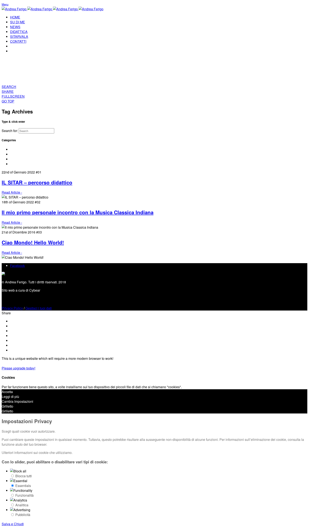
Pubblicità (22, 514)
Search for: (10, 130)
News (14, 159)
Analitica (21, 505)
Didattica (16, 154)
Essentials (23, 485)
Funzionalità (24, 495)
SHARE (8, 91)
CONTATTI (18, 41)
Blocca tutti (23, 475)
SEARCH (9, 86)
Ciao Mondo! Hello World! (33, 242)
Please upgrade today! (18, 368)
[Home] (52, 9)
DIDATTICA (19, 31)
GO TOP (8, 101)
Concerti (16, 149)
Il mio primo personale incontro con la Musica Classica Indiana (77, 212)
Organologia (19, 163)
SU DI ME (17, 22)
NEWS (15, 26)
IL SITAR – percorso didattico (37, 182)
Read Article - (12, 192)
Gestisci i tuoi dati (38, 308)
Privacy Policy (12, 308)
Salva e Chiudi (13, 523)
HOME (15, 17)
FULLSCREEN (13, 96)
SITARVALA (19, 36)
